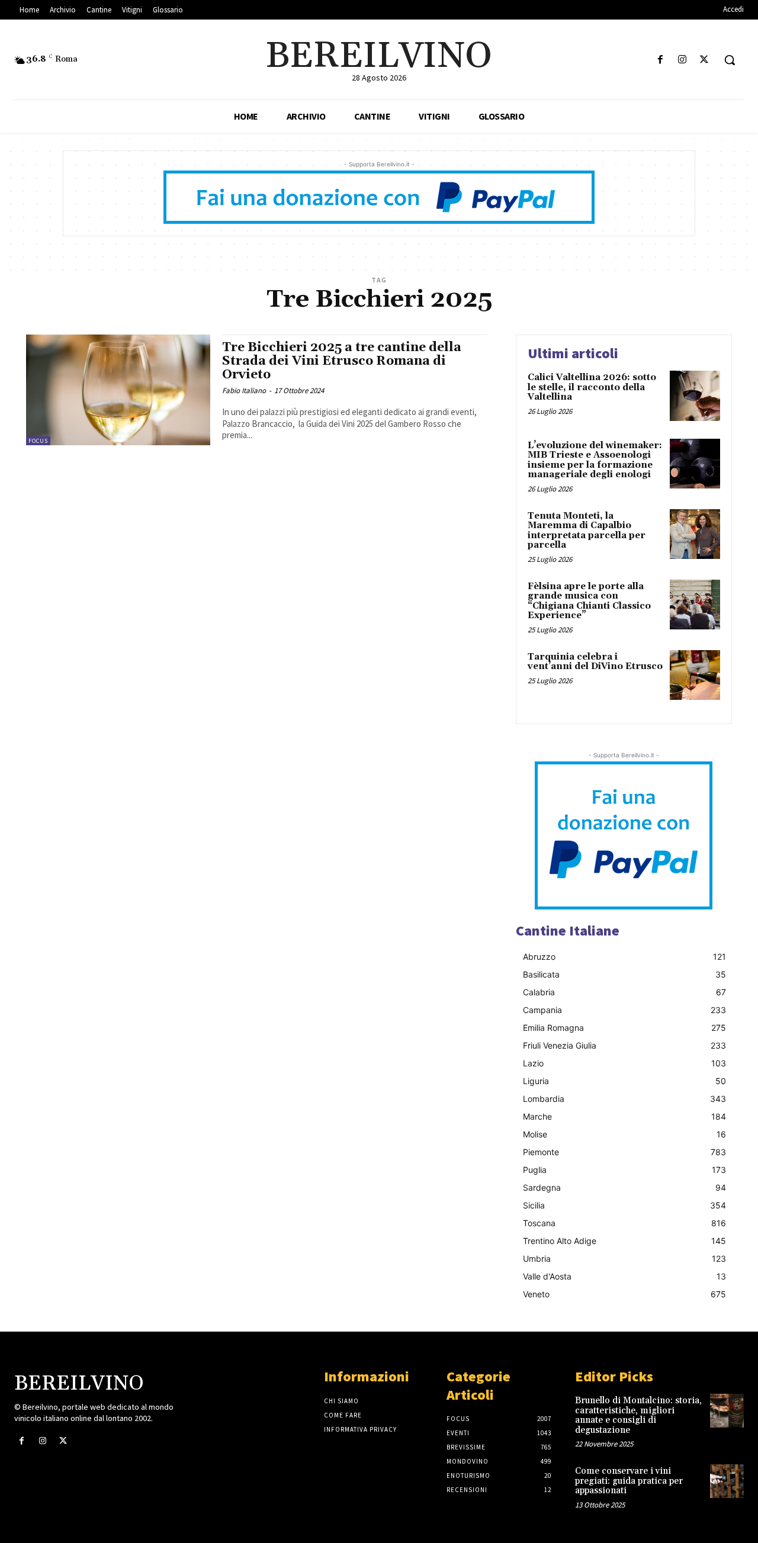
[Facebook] (660, 60)
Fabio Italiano (244, 390)
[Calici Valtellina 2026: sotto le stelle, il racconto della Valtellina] (695, 396)
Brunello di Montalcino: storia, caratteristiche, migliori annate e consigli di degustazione (638, 1415)
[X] (704, 60)
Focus (38, 441)
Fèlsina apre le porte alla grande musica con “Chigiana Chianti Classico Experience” (589, 601)
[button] (729, 60)
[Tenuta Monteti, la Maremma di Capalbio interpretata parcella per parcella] (695, 534)
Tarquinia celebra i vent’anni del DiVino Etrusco (595, 662)
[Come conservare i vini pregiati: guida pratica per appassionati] (727, 1481)
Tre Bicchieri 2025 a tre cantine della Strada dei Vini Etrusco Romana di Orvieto (341, 361)
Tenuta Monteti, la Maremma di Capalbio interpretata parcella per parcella (586, 530)
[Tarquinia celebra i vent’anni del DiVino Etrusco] (695, 675)
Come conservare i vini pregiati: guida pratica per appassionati (629, 1480)
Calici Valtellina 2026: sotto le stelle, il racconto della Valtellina (592, 387)
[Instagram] (682, 60)
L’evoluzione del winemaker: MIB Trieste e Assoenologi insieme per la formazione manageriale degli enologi (595, 460)
